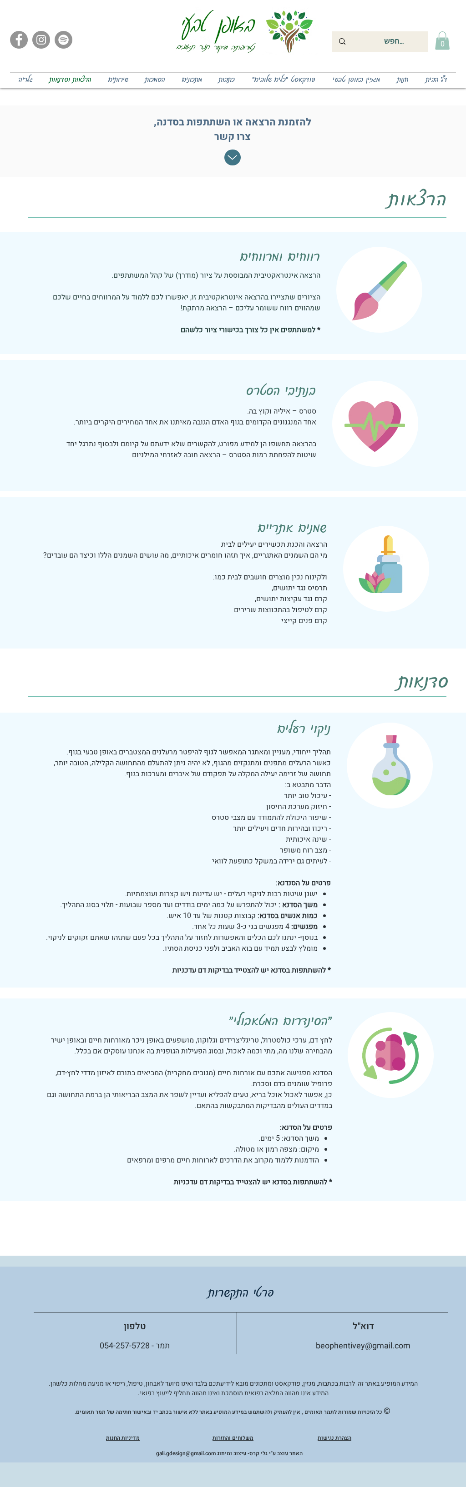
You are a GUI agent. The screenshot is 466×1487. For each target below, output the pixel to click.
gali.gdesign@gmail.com (186, 1453)
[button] (442, 40)
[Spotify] (63, 40)
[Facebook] (19, 40)
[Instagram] (41, 40)
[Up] (232, 157)
